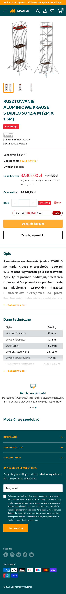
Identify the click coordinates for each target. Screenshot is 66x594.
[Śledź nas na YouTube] (18, 554)
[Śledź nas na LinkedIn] (31, 554)
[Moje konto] (45, 11)
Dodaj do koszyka (33, 223)
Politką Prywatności (16, 520)
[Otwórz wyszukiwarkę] (38, 11)
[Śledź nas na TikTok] (25, 554)
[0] (60, 11)
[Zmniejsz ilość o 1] (15, 202)
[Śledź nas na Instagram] (12, 554)
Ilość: (6, 202)
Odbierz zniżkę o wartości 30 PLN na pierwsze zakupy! (33, 2)
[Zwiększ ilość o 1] (33, 202)
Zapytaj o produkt (33, 235)
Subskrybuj (15, 527)
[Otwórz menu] (5, 11)
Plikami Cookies (31, 520)
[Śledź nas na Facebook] (5, 554)
